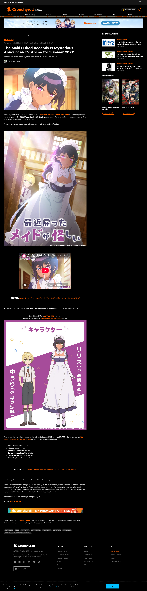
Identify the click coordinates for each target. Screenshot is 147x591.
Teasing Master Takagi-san (51, 318)
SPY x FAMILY (49, 316)
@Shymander (24, 520)
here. (16, 589)
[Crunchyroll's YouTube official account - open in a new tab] (14, 562)
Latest (30, 36)
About (130, 15)
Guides (81, 15)
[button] (22, 568)
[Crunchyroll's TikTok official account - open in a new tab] (34, 562)
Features (49, 15)
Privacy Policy (54, 587)
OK (113, 586)
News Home (22, 36)
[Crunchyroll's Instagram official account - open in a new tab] (24, 562)
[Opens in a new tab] (73, 23)
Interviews (98, 15)
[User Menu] (140, 2)
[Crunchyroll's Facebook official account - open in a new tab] (19, 562)
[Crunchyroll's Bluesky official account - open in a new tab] (38, 562)
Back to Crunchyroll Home (13, 2)
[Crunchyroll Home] (24, 547)
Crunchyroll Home (10, 36)
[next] (138, 92)
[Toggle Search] (140, 10)
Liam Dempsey (14, 61)
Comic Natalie (15, 501)
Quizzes (65, 15)
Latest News (10, 15)
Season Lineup (30, 15)
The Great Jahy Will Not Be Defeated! (53, 114)
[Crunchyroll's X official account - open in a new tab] (29, 562)
